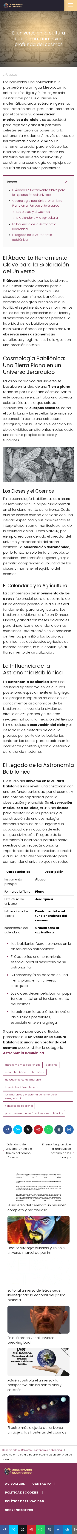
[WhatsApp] (48, 1129)
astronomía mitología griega (23, 1065)
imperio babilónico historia (21, 1087)
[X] (28, 1129)
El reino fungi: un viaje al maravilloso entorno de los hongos (56, 1150)
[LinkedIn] (69, 1129)
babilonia (51, 1065)
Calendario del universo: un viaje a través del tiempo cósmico (19, 1150)
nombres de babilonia (19, 1106)
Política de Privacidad (24, 1501)
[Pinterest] (38, 1129)
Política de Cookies (21, 1492)
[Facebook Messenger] (17, 1129)
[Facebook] (7, 1129)
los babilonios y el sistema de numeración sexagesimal (31, 1096)
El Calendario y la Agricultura (37, 218)
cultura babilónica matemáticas (24, 1072)
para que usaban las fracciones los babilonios (34, 1113)
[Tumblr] (58, 1129)
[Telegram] (67, 1529)
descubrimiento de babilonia (23, 1079)
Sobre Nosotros (19, 1510)
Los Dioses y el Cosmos (33, 212)
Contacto (41, 1484)
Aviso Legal (15, 1484)
